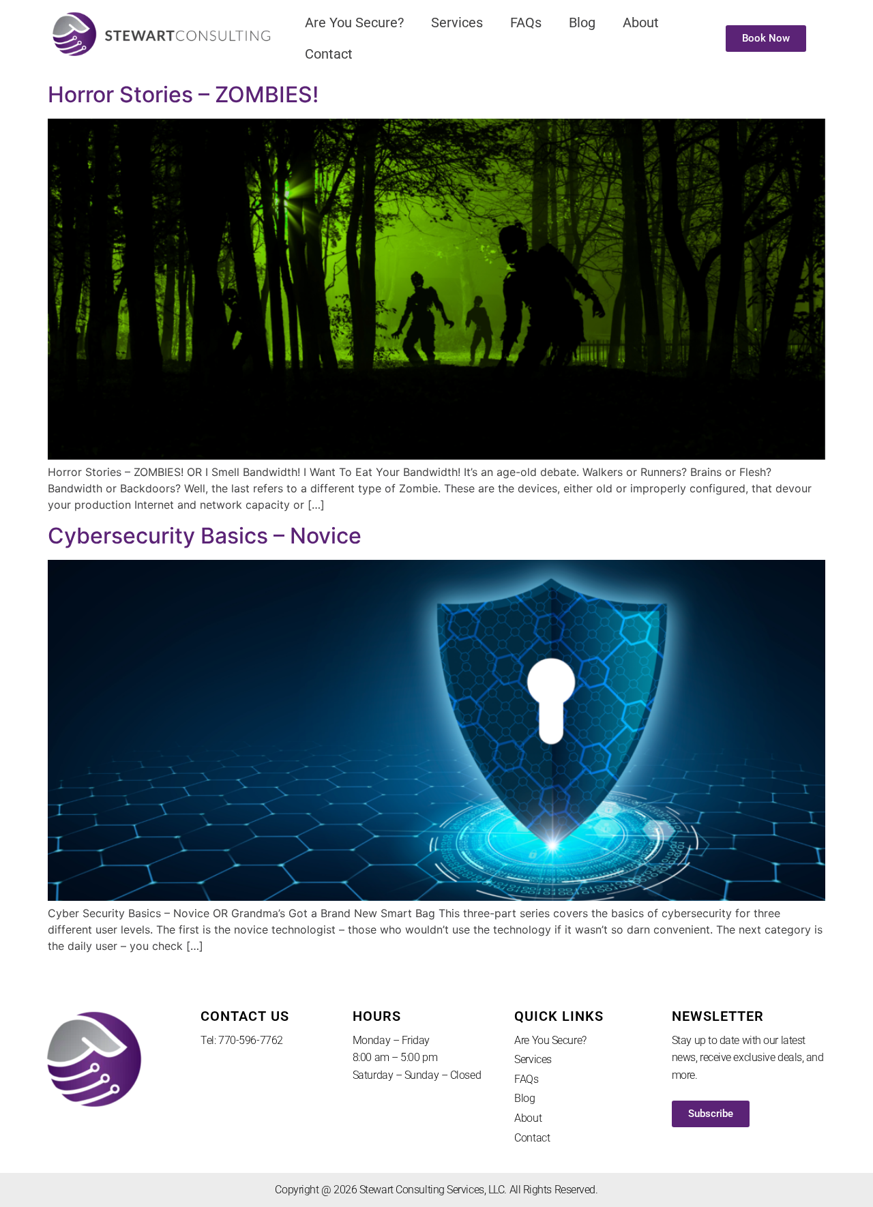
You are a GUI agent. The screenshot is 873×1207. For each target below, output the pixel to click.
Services (457, 22)
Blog (582, 22)
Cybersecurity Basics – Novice (204, 535)
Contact (329, 54)
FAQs (526, 22)
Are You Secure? (354, 22)
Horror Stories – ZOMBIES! (183, 94)
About (641, 22)
